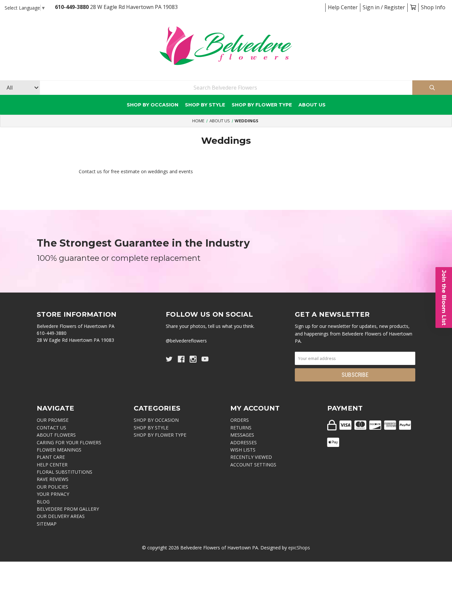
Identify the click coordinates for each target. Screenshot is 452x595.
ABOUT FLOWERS (56, 435)
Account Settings (253, 464)
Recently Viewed (251, 457)
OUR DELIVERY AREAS (61, 516)
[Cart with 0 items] (413, 7)
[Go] (432, 87)
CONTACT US (51, 427)
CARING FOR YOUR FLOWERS (69, 442)
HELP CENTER (52, 464)
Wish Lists (242, 450)
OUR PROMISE (52, 420)
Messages (242, 435)
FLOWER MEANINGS (59, 450)
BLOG (43, 501)
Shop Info (433, 7)
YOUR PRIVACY (53, 494)
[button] (443, 297)
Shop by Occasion (152, 105)
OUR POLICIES (52, 487)
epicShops (299, 547)
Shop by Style (205, 105)
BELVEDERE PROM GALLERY (68, 509)
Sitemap (47, 524)
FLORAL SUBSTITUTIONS (64, 472)
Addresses (243, 442)
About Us (312, 105)
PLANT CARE (51, 457)
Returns (240, 427)
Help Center (343, 7)
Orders (239, 420)
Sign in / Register (384, 7)
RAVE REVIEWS (52, 479)
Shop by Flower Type (262, 105)
